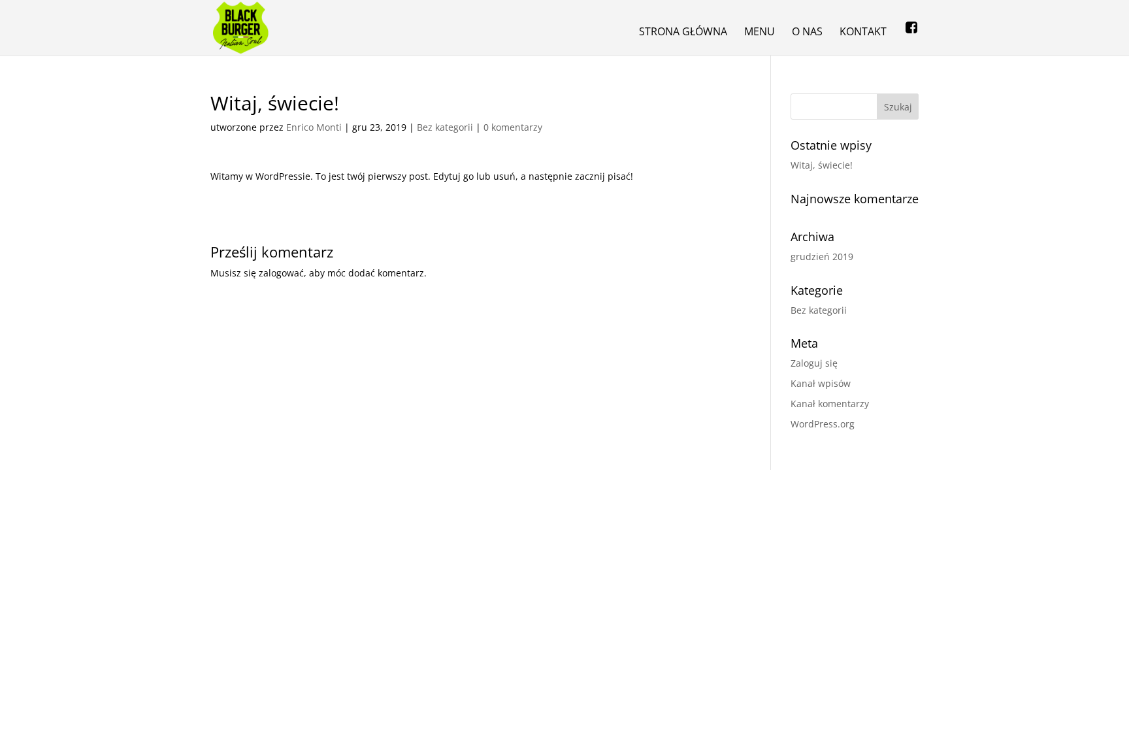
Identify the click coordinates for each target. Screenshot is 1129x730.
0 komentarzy (512, 127)
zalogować (281, 273)
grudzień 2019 (822, 256)
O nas (807, 33)
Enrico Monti (314, 127)
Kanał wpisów (821, 383)
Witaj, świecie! (822, 165)
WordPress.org (823, 424)
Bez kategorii (445, 127)
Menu (759, 33)
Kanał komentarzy (830, 403)
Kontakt (863, 33)
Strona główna (683, 33)
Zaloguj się (814, 363)
